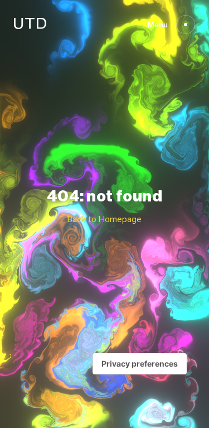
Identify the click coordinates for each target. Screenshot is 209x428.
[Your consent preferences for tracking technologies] (140, 363)
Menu (158, 25)
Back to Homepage (104, 219)
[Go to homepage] (30, 26)
